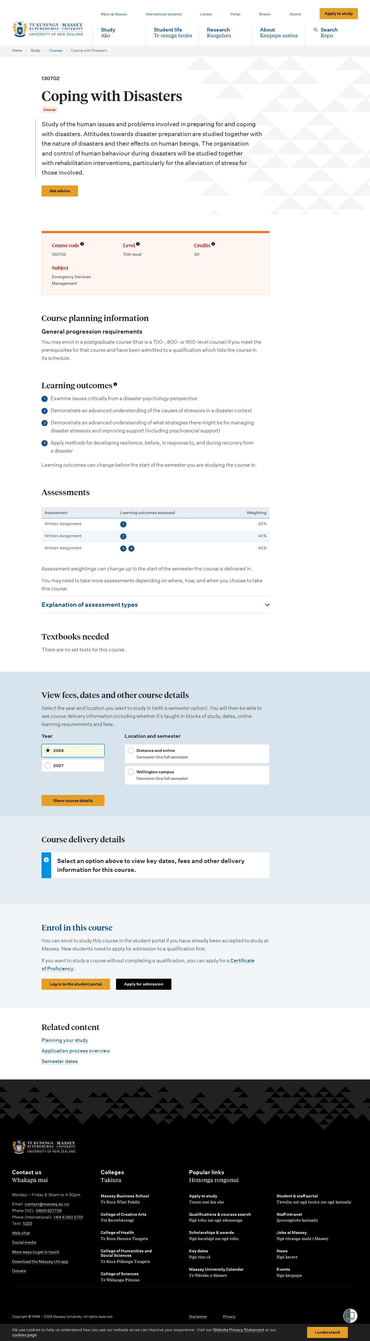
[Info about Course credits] (213, 244)
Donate (19, 1270)
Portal (235, 14)
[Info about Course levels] (138, 244)
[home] (48, 29)
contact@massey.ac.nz (47, 1204)
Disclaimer (198, 1316)
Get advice (60, 190)
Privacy (229, 1316)
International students (164, 14)
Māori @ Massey (114, 14)
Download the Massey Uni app (40, 1261)
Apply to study (339, 13)
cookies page (24, 1334)
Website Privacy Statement (238, 1329)
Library (206, 14)
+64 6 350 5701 (68, 1217)
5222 (27, 1223)
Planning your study (65, 1040)
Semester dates (60, 1061)
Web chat (21, 1233)
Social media (24, 1242)
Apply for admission (143, 984)
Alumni (295, 14)
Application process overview (76, 1051)
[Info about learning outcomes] (115, 384)
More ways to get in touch (35, 1252)
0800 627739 (49, 1210)
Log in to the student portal (76, 984)
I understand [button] (327, 1332)
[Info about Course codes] (82, 244)
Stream (265, 14)
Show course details (73, 800)
